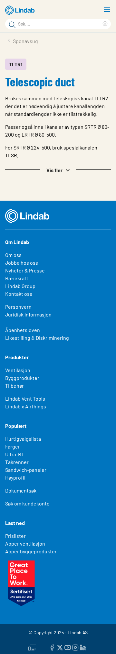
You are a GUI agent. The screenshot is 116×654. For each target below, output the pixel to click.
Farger (12, 446)
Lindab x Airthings (25, 406)
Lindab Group (20, 286)
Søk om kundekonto (27, 503)
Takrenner (17, 462)
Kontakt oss (18, 294)
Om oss (13, 255)
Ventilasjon (17, 370)
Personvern (18, 307)
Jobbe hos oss (21, 263)
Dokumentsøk (20, 490)
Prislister (15, 536)
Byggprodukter (22, 378)
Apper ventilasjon (25, 543)
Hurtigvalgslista (23, 439)
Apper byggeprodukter (31, 551)
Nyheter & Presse (25, 270)
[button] (58, 169)
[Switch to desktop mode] (32, 646)
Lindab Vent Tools (25, 398)
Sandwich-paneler (25, 470)
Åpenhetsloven (22, 330)
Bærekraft (16, 278)
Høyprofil (15, 477)
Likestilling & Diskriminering (37, 338)
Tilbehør (14, 385)
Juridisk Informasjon (28, 314)
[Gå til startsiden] (21, 10)
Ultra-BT (14, 454)
